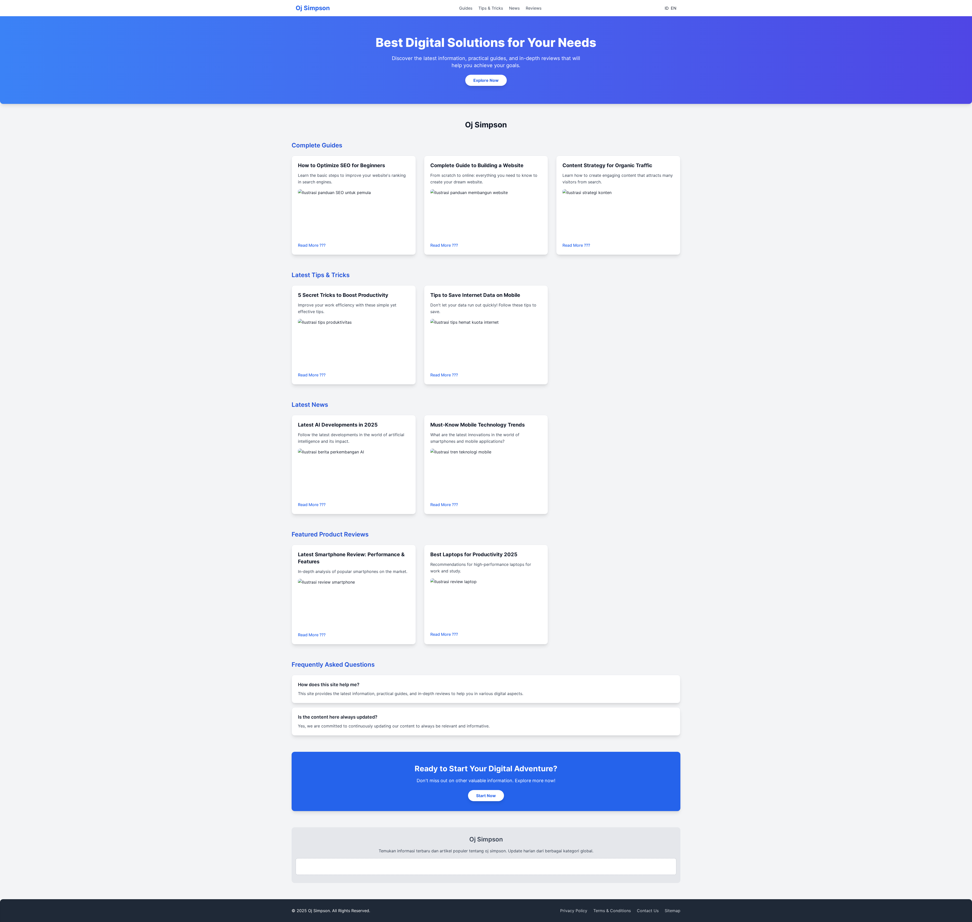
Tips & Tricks (490, 8)
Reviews (533, 8)
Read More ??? (312, 245)
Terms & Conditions (612, 910)
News (514, 8)
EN (673, 8)
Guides (465, 8)
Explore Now (486, 80)
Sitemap (672, 910)
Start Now (486, 795)
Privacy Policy (573, 910)
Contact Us (648, 910)
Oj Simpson (313, 8)
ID (667, 8)
